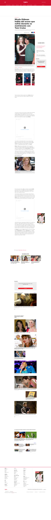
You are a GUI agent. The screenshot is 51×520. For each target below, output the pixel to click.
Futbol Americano (16, 477)
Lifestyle (15, 479)
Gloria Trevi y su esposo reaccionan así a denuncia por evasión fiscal (25, 262)
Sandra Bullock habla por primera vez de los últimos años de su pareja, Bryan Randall (41, 46)
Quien (43, 489)
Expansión (15, 481)
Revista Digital (44, 2)
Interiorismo (24, 479)
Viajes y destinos (7, 476)
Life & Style (15, 470)
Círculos (6, 470)
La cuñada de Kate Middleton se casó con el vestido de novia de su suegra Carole (15, 262)
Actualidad (6, 485)
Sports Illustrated (16, 475)
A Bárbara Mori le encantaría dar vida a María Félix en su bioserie (35, 262)
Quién (5, 468)
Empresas (15, 482)
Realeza (6, 469)
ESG (14, 486)
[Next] (41, 258)
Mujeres (6, 484)
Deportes (15, 472)
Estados (24, 473)
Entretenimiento (16, 471)
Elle (5, 480)
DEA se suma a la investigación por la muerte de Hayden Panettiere (41, 55)
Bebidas (5, 475)
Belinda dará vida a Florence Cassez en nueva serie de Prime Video (41, 51)
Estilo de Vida (6, 478)
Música (15, 473)
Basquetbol (15, 478)
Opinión (24, 474)
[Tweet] (31, 32)
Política (24, 470)
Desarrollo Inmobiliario (26, 477)
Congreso (24, 472)
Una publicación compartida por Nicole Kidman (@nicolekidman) (25, 138)
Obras (24, 476)
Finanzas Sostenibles (25, 484)
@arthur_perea (20, 67)
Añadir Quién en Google (27, 32)
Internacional (15, 484)
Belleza (6, 471)
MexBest (6, 474)
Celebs (5, 482)
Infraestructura (25, 478)
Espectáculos (16, 17)
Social (24, 482)
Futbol (15, 476)
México (24, 471)
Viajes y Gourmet (7, 472)
